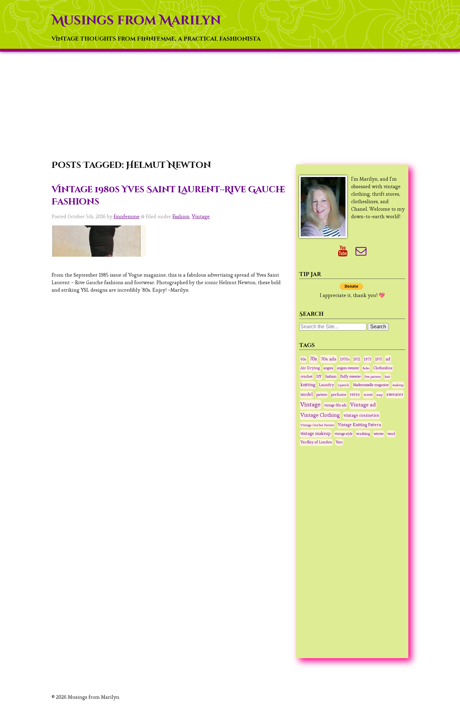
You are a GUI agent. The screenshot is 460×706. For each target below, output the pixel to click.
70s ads (328, 359)
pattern (321, 394)
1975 (378, 359)
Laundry (326, 384)
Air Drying (310, 368)
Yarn (339, 442)
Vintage (201, 216)
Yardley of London (316, 442)
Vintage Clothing (320, 415)
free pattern (373, 376)
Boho (366, 368)
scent (368, 394)
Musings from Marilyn (136, 20)
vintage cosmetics (361, 415)
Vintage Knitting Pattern (359, 424)
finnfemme (127, 216)
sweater (394, 394)
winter (379, 433)
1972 (356, 359)
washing (363, 433)
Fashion (181, 216)
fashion (330, 376)
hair (387, 377)
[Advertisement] (230, 106)
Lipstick (343, 385)
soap (379, 394)
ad (388, 359)
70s (313, 359)
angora (328, 368)
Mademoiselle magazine (371, 385)
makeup (398, 385)
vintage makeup (315, 433)
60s (303, 359)
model (306, 394)
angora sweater (348, 368)
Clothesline (382, 368)
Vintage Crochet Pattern (317, 425)
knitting (307, 384)
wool (391, 433)
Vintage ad (363, 404)
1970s (345, 359)
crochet (306, 376)
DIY (319, 376)
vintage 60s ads (335, 405)
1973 (367, 359)
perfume (338, 394)
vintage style (343, 433)
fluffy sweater (350, 376)
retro (355, 394)
